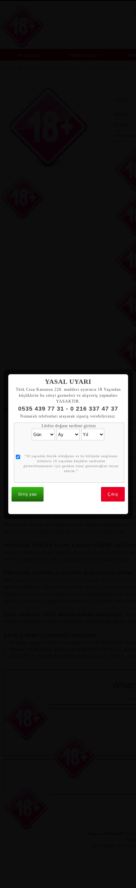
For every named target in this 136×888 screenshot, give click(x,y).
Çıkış (113, 494)
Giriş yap (27, 494)
